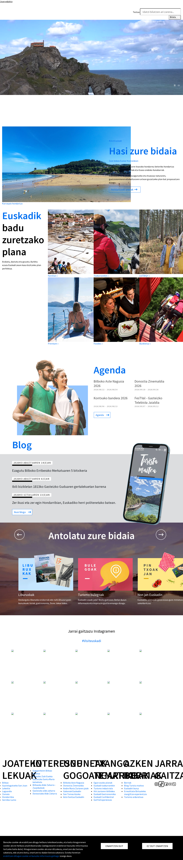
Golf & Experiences (103, 799)
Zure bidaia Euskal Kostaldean (123, 160)
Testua (136, 12)
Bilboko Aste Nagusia (73, 782)
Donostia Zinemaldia (73, 785)
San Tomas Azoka (71, 794)
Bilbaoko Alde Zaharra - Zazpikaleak (44, 786)
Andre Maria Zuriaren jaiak (75, 788)
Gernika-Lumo (9, 799)
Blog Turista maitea (134, 785)
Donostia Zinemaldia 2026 (149, 383)
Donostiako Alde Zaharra (45, 793)
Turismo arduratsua (133, 797)
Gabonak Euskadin (72, 791)
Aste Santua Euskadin (73, 797)
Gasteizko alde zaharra (44, 790)
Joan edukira (6, 1)
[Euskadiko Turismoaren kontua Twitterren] (21, 15)
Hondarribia (8, 797)
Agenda (110, 369)
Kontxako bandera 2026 (111, 398)
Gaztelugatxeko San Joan (14, 785)
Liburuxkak (26, 594)
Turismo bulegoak (91, 594)
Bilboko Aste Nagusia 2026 (109, 383)
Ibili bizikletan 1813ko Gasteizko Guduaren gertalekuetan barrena (59, 486)
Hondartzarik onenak (122, 189)
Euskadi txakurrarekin (104, 785)
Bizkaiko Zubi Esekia (42, 776)
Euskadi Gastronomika (105, 794)
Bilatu (173, 17)
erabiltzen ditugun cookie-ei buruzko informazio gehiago (31, 856)
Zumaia (5, 794)
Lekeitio (6, 788)
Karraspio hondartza (12, 203)
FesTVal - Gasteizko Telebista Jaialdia (148, 400)
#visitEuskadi (115, 140)
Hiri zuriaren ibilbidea (104, 791)
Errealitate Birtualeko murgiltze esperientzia (135, 793)
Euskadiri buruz (131, 788)
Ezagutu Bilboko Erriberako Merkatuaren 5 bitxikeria (49, 470)
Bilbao (5, 782)
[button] (178, 5)
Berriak (127, 782)
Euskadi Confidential (104, 797)
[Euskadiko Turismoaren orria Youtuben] (18, 15)
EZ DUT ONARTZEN (157, 846)
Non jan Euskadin (150, 594)
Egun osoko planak (103, 782)
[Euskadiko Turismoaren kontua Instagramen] (4, 15)
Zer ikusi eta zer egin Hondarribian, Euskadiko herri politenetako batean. (64, 502)
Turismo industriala (103, 788)
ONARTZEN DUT (114, 846)
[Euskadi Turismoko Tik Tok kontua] (9, 15)
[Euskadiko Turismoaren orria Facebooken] (14, 15)
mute (179, 85)
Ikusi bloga (20, 512)
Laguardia (7, 791)
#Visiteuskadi (91, 641)
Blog (22, 444)
